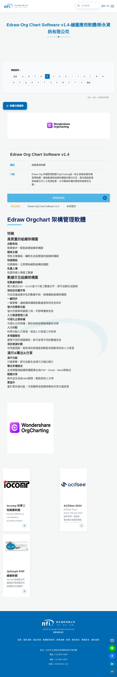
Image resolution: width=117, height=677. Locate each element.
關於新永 (76, 640)
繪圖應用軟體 (103, 98)
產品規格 (15, 206)
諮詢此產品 (59, 198)
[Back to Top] (112, 671)
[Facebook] (112, 656)
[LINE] (112, 648)
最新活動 (27, 640)
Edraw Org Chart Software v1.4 (43, 206)
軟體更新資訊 (49, 640)
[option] (59, 125)
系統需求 (71, 206)
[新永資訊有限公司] (16, 6)
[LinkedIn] (112, 663)
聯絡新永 (86, 640)
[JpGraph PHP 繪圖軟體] (16, 550)
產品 (94, 98)
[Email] (112, 640)
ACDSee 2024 (73, 505)
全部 (15, 76)
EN (108, 6)
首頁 (89, 98)
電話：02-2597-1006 (58, 654)
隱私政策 (95, 640)
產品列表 (37, 640)
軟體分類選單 (17, 106)
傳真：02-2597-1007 (58, 659)
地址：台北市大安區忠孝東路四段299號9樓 (58, 650)
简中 (104, 6)
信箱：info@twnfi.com (58, 664)
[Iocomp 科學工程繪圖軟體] (16, 484)
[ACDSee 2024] (73, 484)
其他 (88, 83)
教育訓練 (60, 640)
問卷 (68, 640)
